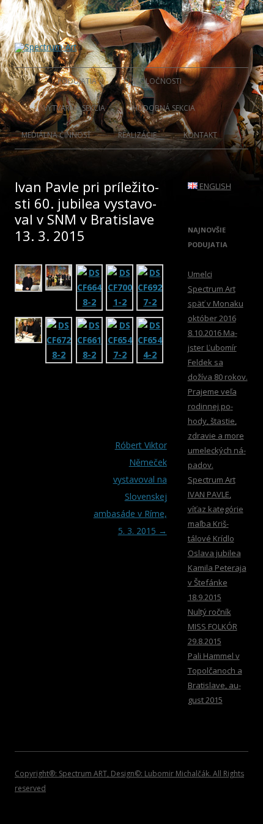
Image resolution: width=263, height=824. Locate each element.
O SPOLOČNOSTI (153, 81)
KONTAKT (200, 135)
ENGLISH (214, 185)
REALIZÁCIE (137, 135)
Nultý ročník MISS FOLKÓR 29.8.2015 (212, 626)
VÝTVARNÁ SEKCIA (74, 108)
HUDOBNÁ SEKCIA (163, 108)
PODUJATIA (77, 81)
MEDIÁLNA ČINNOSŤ (56, 135)
